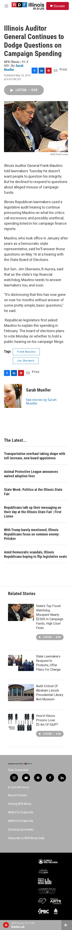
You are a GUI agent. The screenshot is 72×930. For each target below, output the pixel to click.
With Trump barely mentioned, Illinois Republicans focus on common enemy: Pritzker (31, 534)
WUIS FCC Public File (20, 812)
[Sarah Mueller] (13, 396)
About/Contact (17, 795)
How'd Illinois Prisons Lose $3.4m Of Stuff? (47, 720)
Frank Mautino (26, 351)
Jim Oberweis (25, 360)
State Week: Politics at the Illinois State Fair (33, 491)
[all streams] (66, 925)
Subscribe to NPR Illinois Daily (26, 838)
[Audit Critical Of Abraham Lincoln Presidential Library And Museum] (21, 692)
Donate (59, 6)
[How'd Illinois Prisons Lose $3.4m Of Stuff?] (21, 722)
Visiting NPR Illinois (19, 803)
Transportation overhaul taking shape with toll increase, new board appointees (34, 456)
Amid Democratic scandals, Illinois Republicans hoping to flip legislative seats (35, 554)
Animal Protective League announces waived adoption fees (31, 473)
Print (63, 69)
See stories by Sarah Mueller (41, 401)
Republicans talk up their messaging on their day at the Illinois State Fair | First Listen (32, 511)
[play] (6, 925)
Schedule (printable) (21, 829)
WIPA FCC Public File (20, 821)
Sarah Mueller (13, 67)
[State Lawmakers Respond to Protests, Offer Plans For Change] (21, 662)
